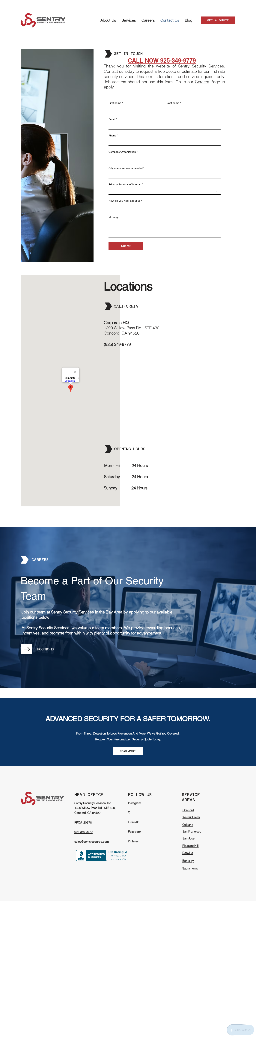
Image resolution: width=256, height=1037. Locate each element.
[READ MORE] (26, 649)
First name (116, 102)
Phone (113, 135)
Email (113, 119)
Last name (174, 102)
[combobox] (165, 191)
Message (114, 217)
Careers (202, 81)
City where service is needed (126, 168)
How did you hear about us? (125, 200)
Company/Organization (123, 151)
